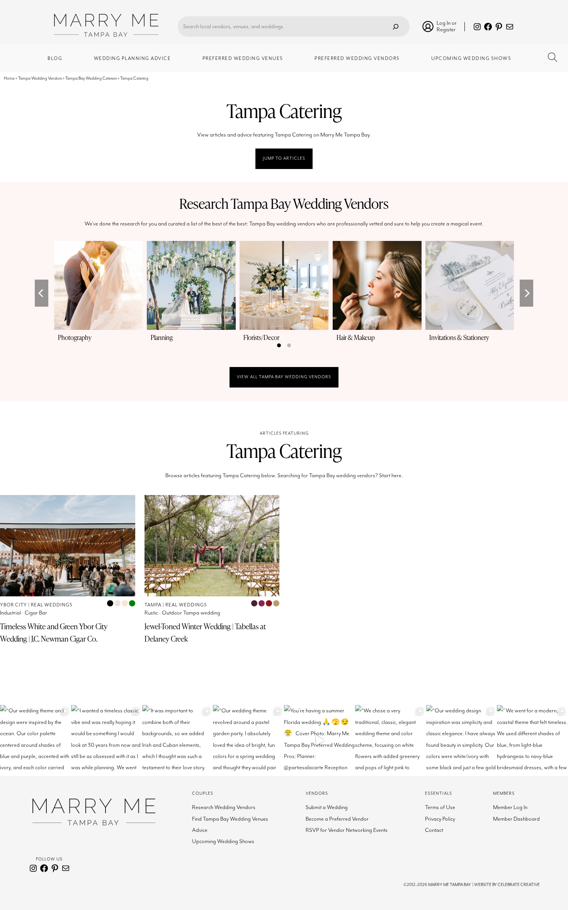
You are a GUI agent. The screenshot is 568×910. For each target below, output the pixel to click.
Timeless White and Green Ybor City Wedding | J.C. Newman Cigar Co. (53, 632)
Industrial (10, 613)
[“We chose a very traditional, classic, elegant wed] (390, 740)
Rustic (151, 613)
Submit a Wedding (327, 807)
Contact (434, 830)
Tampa (153, 605)
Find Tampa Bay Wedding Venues (230, 819)
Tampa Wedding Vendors (40, 78)
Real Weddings (52, 605)
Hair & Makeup (356, 337)
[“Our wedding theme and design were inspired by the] (35, 740)
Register (446, 29)
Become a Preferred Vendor (337, 819)
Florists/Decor (261, 337)
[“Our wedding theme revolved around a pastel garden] (248, 740)
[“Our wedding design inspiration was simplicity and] (461, 740)
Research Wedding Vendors (223, 807)
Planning (162, 337)
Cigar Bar (36, 613)
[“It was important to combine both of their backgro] (177, 740)
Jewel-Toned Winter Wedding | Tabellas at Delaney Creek (205, 632)
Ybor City (13, 605)
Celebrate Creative (519, 884)
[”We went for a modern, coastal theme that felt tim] (532, 740)
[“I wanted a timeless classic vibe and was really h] (106, 740)
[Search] (396, 26)
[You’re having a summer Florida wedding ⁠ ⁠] (319, 740)
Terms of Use (440, 807)
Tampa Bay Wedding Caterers (91, 78)
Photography (75, 337)
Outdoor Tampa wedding (191, 613)
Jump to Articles (284, 158)
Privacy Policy (440, 819)
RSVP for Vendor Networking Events (347, 830)
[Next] (526, 293)
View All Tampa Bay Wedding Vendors (284, 376)
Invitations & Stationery (459, 337)
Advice (199, 830)
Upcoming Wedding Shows (223, 841)
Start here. (391, 475)
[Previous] (41, 293)
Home (9, 78)
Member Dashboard (516, 819)
